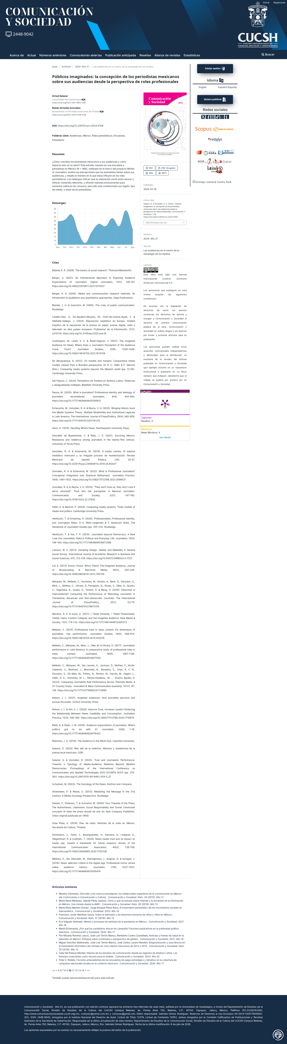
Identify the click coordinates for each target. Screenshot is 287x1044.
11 (73, 970)
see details (165, 437)
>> (88, 970)
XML (150, 173)
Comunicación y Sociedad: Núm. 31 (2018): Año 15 (86, 918)
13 (79, 970)
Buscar (269, 54)
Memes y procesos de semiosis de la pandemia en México (115, 921)
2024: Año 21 (82, 66)
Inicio (54, 66)
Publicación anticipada (120, 55)
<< (53, 970)
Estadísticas (192, 55)
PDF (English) (168, 168)
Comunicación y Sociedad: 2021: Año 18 (162, 939)
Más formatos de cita (156, 222)
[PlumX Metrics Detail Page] (165, 403)
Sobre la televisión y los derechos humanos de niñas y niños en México (133, 914)
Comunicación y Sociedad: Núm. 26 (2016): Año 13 (130, 904)
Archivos (66, 66)
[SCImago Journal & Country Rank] (212, 182)
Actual (31, 55)
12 (76, 970)
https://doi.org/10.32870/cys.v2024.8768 (80, 125)
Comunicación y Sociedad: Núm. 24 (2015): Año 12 (135, 897)
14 (83, 970)
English (202, 87)
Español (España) (227, 87)
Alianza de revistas (167, 55)
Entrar (266, 2)
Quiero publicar (213, 99)
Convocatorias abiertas (86, 55)
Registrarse (279, 2)
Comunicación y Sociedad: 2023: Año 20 (137, 956)
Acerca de (17, 55)
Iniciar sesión (213, 68)
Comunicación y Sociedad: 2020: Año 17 (93, 932)
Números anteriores (52, 55)
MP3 (163, 173)
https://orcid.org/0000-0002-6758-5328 (69, 115)
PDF (150, 168)
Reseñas (145, 55)
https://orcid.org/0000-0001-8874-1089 (69, 103)
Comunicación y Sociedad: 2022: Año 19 (97, 911)
